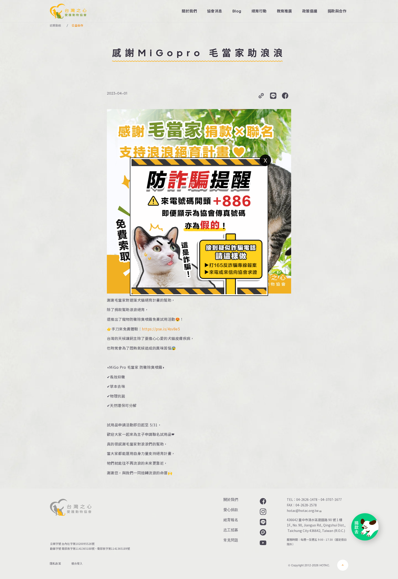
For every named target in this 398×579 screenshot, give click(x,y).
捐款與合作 (337, 11)
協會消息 (214, 11)
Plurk (262, 532)
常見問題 (230, 540)
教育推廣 (284, 11)
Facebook (262, 501)
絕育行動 (259, 11)
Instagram (262, 511)
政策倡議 (309, 11)
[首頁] (68, 11)
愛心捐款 (230, 509)
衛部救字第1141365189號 (114, 548)
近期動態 (55, 25)
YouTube (262, 542)
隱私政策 (55, 563)
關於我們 (189, 11)
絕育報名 (230, 519)
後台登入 (77, 563)
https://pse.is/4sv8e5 (161, 329)
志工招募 (230, 529)
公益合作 (77, 25)
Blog (236, 11)
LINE (262, 522)
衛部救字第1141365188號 (78, 548)
